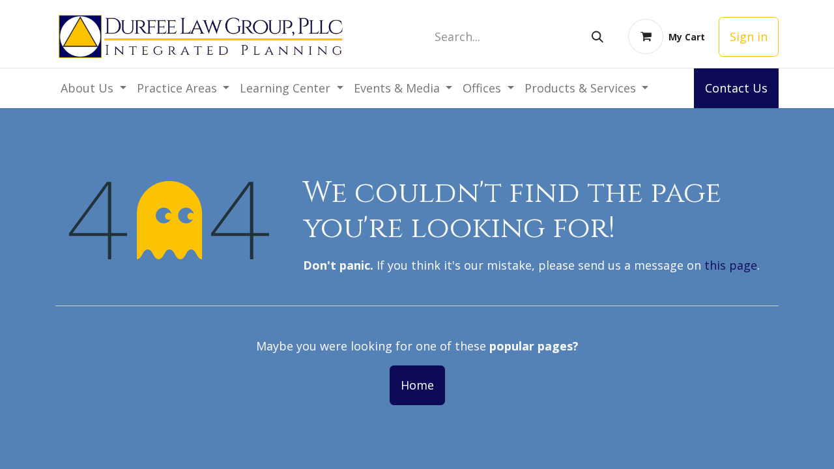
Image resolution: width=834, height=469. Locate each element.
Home (417, 385)
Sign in (749, 36)
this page (730, 265)
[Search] (597, 37)
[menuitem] (93, 88)
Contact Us (736, 88)
